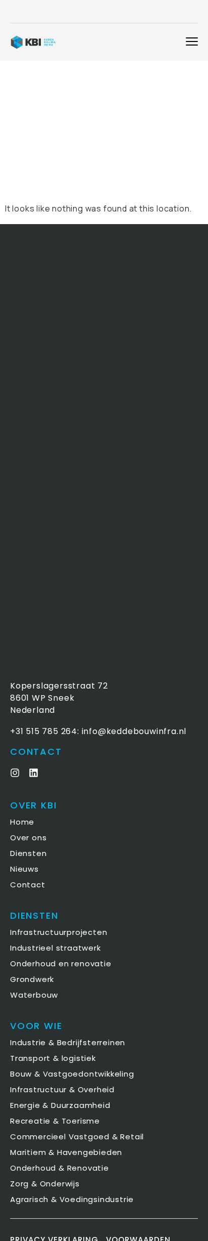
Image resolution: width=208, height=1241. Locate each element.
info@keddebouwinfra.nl (134, 731)
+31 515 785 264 (43, 731)
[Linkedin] (33, 773)
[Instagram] (15, 773)
